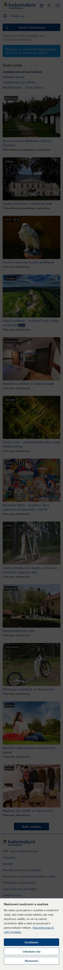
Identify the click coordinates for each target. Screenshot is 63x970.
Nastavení (31, 960)
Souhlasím (31, 942)
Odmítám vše (31, 951)
